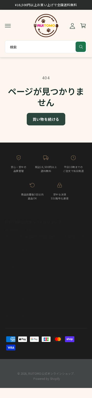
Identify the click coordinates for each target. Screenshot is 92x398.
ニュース (11, 262)
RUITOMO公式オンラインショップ (51, 373)
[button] (7, 25)
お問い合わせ (15, 279)
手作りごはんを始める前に (24, 310)
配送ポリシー (15, 274)
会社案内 (11, 256)
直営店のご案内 (16, 316)
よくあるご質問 (16, 250)
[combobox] (46, 46)
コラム (10, 285)
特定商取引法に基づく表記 (24, 268)
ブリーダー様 (15, 299)
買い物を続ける (46, 119)
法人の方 (11, 304)
